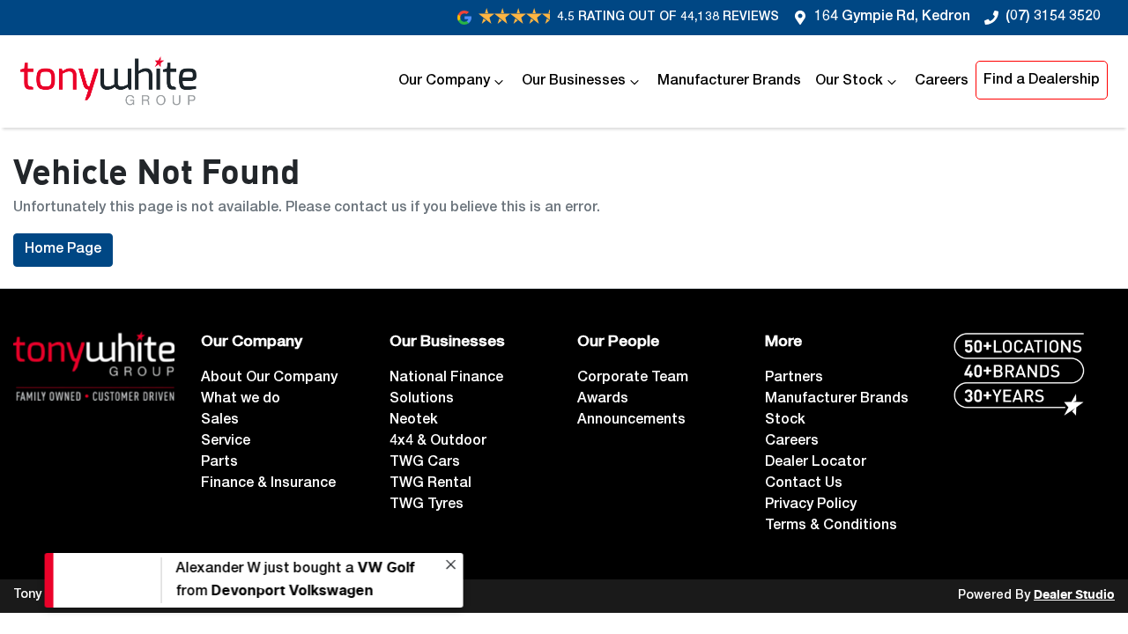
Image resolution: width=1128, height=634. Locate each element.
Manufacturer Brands (729, 82)
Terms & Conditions (831, 527)
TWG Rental (430, 484)
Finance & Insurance (268, 484)
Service (225, 442)
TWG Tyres (427, 505)
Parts (219, 463)
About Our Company (269, 379)
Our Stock (849, 82)
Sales (220, 421)
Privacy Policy (811, 505)
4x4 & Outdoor (438, 442)
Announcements (631, 421)
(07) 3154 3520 (1053, 18)
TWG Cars (425, 463)
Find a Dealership (1041, 81)
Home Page (63, 250)
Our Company (444, 82)
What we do (240, 400)
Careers (941, 82)
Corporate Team (632, 379)
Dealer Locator (815, 463)
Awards (602, 400)
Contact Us (803, 484)
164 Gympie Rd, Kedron (892, 18)
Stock (785, 421)
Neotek (414, 421)
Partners (794, 379)
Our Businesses (574, 82)
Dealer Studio (1074, 595)
